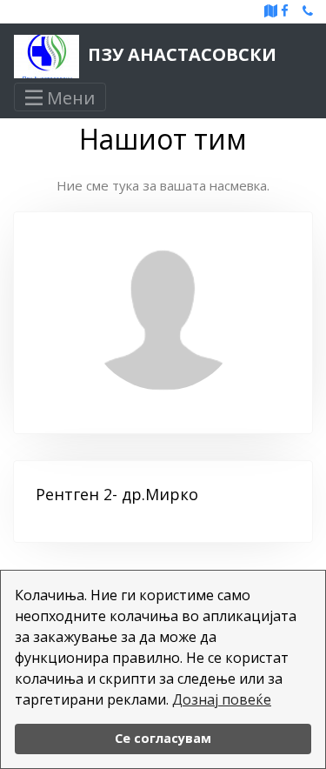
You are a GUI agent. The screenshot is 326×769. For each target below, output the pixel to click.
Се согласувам (163, 738)
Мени (69, 98)
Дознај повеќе (221, 699)
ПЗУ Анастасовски (179, 54)
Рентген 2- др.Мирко (117, 494)
